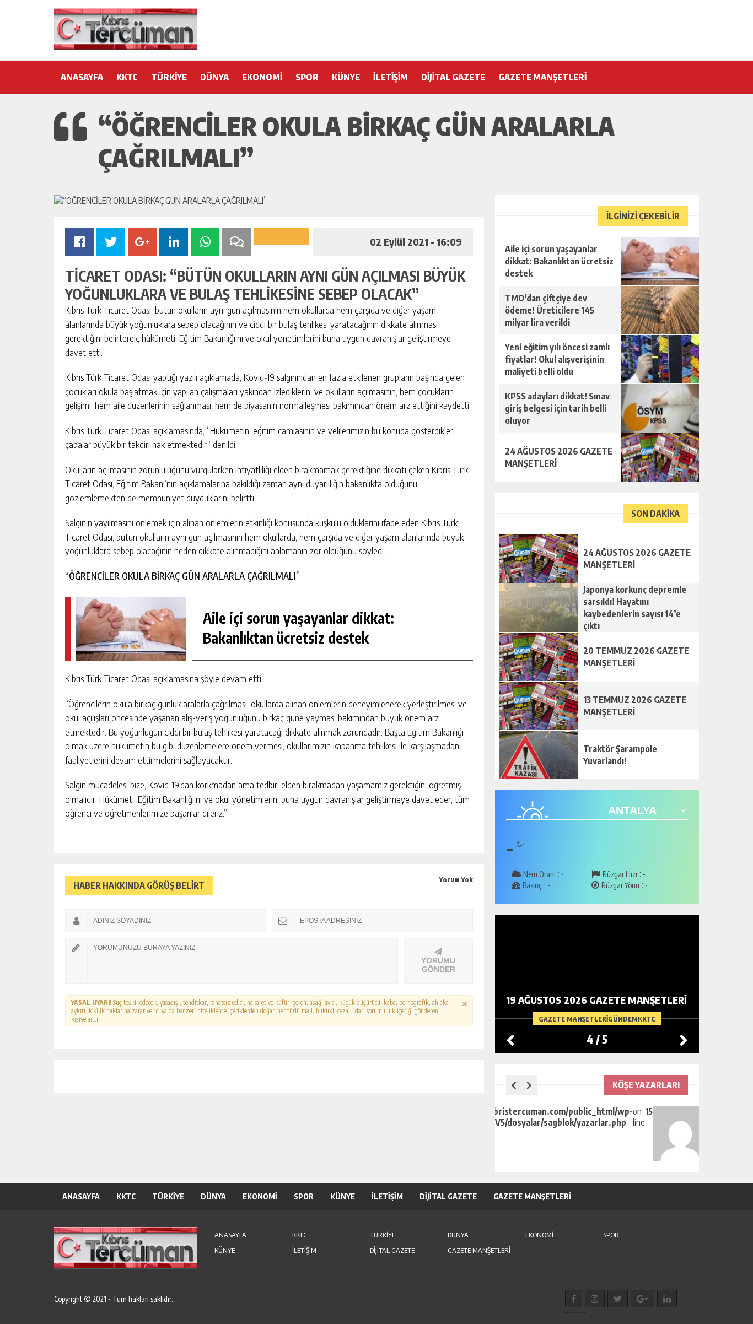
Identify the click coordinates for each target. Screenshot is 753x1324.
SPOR (307, 77)
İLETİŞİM (390, 77)
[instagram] (595, 1298)
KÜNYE (346, 77)
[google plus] (642, 1298)
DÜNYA (214, 77)
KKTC (127, 77)
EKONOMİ (262, 77)
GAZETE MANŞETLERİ (542, 77)
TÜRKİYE (169, 77)
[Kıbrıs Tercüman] (125, 29)
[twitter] (617, 1298)
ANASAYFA (82, 77)
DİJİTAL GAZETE (453, 77)
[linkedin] (667, 1298)
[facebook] (573, 1298)
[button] (683, 1040)
